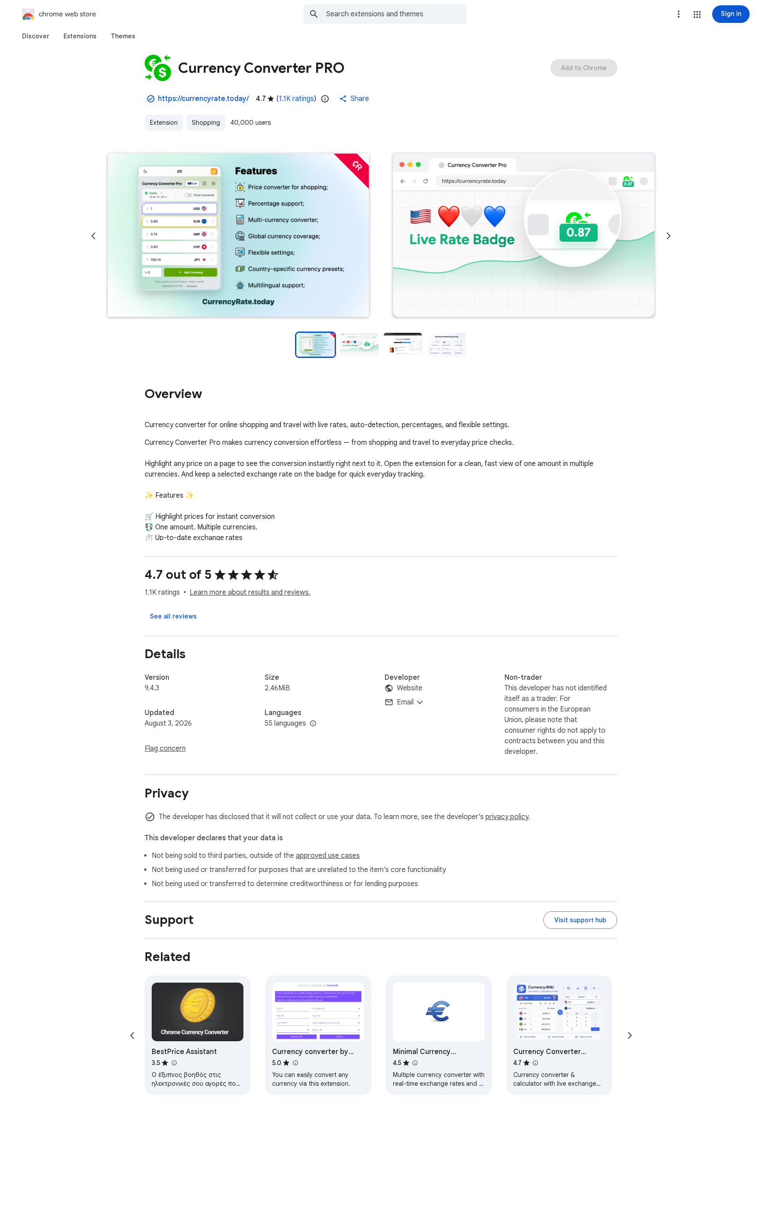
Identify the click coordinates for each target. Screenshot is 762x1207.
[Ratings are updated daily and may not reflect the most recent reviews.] (325, 99)
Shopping (206, 123)
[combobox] (396, 14)
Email (405, 702)
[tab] (35, 36)
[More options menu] (678, 14)
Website (409, 688)
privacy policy (507, 816)
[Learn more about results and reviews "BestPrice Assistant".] (173, 1062)
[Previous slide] (93, 236)
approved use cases (328, 855)
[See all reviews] (173, 616)
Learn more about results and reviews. (250, 592)
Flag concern (165, 748)
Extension (164, 123)
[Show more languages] (313, 724)
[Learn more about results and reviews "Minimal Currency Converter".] (415, 1062)
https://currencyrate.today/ (203, 98)
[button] (697, 14)
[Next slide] (668, 236)
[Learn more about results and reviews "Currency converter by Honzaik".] (295, 1062)
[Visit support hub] (580, 920)
